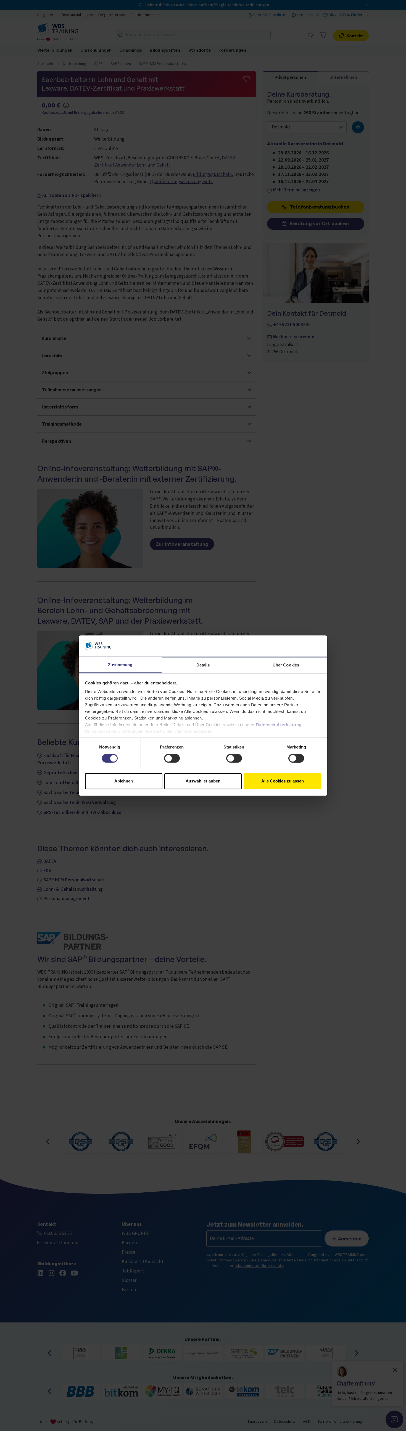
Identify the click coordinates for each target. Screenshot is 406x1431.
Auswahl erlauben (203, 781)
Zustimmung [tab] (120, 665)
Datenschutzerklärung (279, 725)
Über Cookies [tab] (286, 665)
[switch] (172, 758)
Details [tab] (203, 665)
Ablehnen (123, 781)
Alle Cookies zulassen (282, 781)
